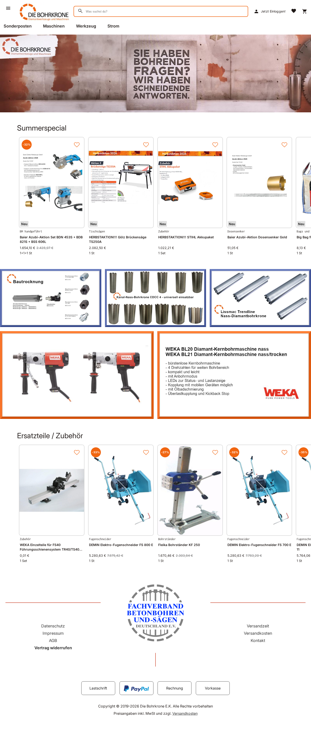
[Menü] (8, 8)
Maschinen (54, 26)
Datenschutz (53, 626)
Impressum (53, 633)
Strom (113, 26)
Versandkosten (258, 633)
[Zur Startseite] (43, 21)
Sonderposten (18, 26)
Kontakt (258, 640)
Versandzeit (258, 626)
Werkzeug (86, 26)
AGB (53, 640)
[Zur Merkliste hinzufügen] (77, 145)
